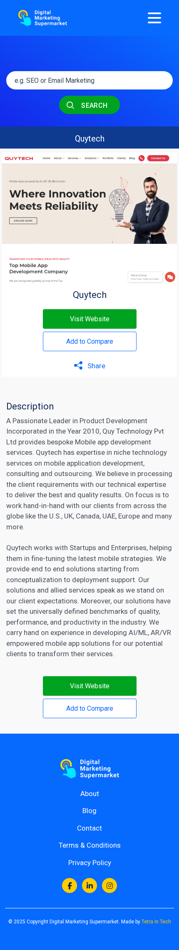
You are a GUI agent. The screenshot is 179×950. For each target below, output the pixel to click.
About (89, 793)
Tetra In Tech (156, 922)
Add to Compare (89, 341)
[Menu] (154, 18)
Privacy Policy (89, 862)
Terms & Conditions (90, 845)
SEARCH (94, 105)
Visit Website (89, 319)
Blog (89, 810)
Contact (89, 828)
